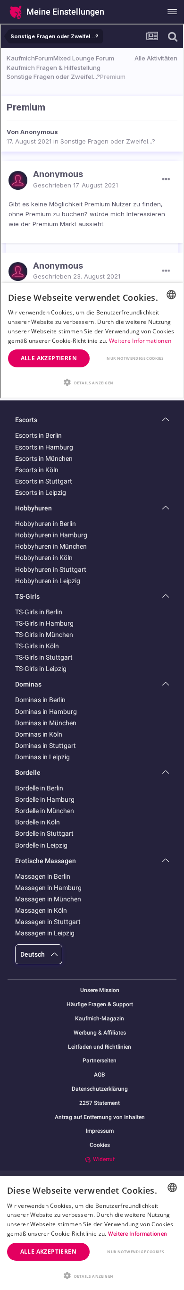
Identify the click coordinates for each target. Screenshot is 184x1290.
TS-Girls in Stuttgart (44, 657)
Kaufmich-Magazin (99, 1019)
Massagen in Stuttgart (48, 921)
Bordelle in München (44, 811)
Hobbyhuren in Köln (44, 557)
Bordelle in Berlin (39, 788)
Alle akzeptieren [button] (48, 1252)
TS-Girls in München (44, 634)
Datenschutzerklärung (100, 1089)
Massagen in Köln (41, 910)
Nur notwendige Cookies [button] (135, 1251)
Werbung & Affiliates (100, 1033)
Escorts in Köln (37, 470)
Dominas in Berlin (40, 700)
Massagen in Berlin (42, 876)
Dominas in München (45, 723)
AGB (99, 1075)
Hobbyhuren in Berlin (45, 523)
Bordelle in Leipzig (41, 845)
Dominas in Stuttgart (45, 745)
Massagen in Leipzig (45, 933)
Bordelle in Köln (37, 822)
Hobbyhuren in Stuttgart (50, 569)
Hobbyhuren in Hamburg (51, 535)
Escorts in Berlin (38, 435)
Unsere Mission (99, 990)
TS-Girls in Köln (37, 646)
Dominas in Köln (38, 734)
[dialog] (92, 1233)
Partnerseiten (100, 1061)
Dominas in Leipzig (42, 757)
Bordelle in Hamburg (45, 799)
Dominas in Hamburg (46, 711)
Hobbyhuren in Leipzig (47, 581)
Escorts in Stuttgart (43, 481)
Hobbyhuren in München (51, 546)
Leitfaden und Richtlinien (99, 1047)
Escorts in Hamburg (44, 447)
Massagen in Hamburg (48, 887)
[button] (92, 1275)
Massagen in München (48, 899)
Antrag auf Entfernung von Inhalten (100, 1117)
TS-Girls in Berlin (38, 612)
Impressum (100, 1131)
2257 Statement (99, 1103)
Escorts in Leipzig (40, 492)
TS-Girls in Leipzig (41, 668)
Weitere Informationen (137, 1234)
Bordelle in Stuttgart (44, 833)
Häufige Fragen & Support (100, 1004)
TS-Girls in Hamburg (44, 623)
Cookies (100, 1145)
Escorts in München (44, 458)
